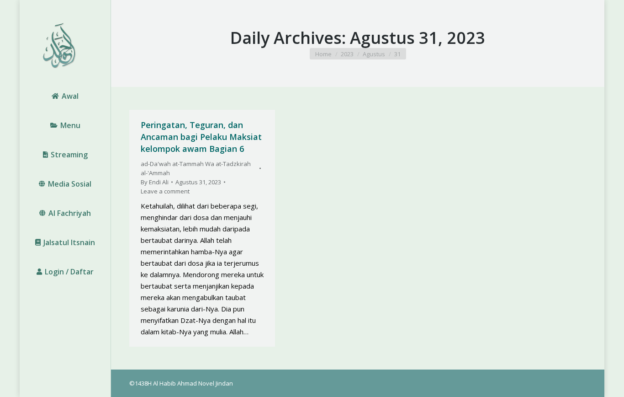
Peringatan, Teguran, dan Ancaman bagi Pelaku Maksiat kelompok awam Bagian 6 (201, 136)
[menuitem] (65, 96)
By (155, 182)
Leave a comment (165, 191)
